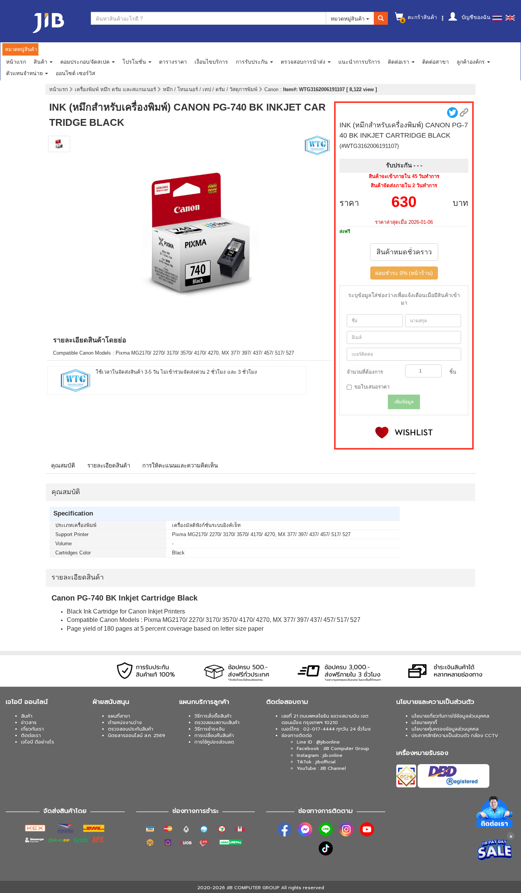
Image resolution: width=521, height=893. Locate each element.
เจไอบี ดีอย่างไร (37, 742)
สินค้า (26, 716)
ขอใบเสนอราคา (371, 387)
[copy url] (464, 112)
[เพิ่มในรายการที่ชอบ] (404, 432)
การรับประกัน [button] (252, 61)
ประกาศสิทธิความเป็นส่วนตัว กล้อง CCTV (455, 735)
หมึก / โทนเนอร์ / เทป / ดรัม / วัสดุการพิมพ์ (211, 89)
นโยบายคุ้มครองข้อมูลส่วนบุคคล (445, 729)
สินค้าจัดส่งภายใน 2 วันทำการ (404, 185)
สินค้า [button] (41, 61)
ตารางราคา (173, 61)
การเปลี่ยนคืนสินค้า (214, 735)
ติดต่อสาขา (435, 61)
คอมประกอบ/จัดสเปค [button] (85, 61)
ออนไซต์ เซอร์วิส (75, 73)
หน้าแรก (16, 61)
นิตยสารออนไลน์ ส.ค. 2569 (136, 735)
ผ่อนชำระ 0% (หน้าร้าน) (404, 273)
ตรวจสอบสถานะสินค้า (217, 722)
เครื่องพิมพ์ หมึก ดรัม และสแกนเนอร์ (116, 89)
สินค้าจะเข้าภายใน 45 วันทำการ (404, 176)
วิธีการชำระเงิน (210, 729)
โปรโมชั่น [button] (135, 61)
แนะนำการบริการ (359, 61)
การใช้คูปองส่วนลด (214, 742)
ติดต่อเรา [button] (399, 61)
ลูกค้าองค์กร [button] (471, 61)
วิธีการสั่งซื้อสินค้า (213, 716)
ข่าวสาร (29, 722)
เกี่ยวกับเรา (32, 729)
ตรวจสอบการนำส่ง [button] (304, 61)
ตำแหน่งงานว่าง (125, 722)
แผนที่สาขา (119, 716)
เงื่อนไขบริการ (211, 61)
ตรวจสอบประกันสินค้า (130, 729)
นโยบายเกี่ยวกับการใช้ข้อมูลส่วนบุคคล (450, 716)
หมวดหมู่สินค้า (348, 18)
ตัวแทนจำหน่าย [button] (25, 73)
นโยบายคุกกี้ (424, 722)
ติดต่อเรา (31, 735)
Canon (272, 89)
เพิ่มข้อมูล (403, 402)
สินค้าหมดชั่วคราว (404, 252)
